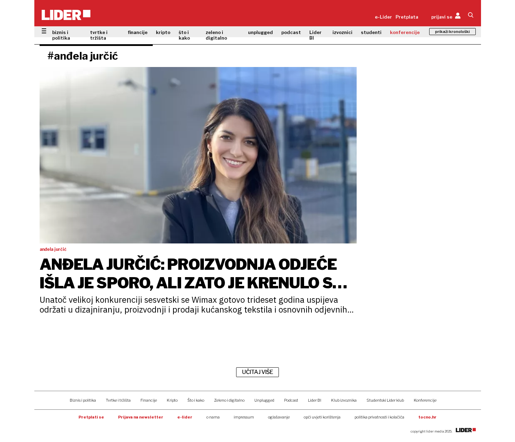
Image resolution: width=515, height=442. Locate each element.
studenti (371, 32)
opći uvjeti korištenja (322, 417)
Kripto (172, 400)
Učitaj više (257, 372)
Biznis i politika (83, 400)
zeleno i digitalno (216, 35)
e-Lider (383, 17)
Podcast (291, 400)
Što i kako (195, 400)
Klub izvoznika (344, 400)
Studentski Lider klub (385, 400)
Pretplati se (91, 417)
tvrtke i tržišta (99, 35)
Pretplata (407, 17)
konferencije (405, 32)
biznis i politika (61, 35)
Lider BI (315, 35)
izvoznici (342, 32)
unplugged (260, 32)
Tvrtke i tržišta (118, 400)
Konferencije (425, 400)
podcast (291, 32)
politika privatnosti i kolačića (379, 417)
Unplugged (264, 400)
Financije (148, 400)
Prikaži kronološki (452, 31)
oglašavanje (279, 417)
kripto (163, 32)
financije (137, 32)
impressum (244, 417)
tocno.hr (427, 417)
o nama (213, 417)
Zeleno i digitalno (229, 400)
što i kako (184, 35)
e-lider (184, 417)
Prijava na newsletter (140, 417)
